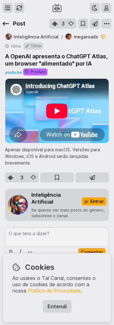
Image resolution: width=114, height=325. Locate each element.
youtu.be (13, 72)
